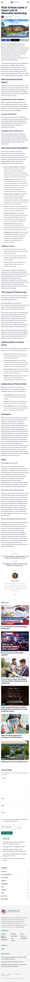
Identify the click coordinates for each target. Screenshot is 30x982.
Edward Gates (9, 16)
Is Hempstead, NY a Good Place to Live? (14, 762)
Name (3, 798)
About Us (3, 974)
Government (4, 883)
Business (3, 871)
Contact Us (9, 974)
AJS (24, 978)
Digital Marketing (6, 874)
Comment (4, 778)
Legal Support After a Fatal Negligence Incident (14, 846)
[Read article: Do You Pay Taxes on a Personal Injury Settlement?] (15, 615)
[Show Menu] (2, 2)
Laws (2, 887)
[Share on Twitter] (15, 40)
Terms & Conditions (5, 975)
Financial (3, 880)
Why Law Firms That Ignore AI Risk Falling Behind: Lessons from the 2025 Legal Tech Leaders (14, 709)
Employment (4, 877)
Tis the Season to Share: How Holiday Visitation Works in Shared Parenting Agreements (14, 681)
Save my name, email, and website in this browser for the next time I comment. (15, 820)
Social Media (4, 899)
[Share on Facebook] (5, 40)
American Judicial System (9, 978)
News (3, 623)
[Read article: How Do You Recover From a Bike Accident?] (15, 641)
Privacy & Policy (17, 974)
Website (3, 812)
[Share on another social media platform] (24, 40)
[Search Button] (28, 2)
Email (3, 805)
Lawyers (3, 890)
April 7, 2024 (17, 16)
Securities (4, 896)
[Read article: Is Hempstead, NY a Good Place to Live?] (15, 750)
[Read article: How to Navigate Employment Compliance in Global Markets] (15, 724)
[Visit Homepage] (15, 2)
